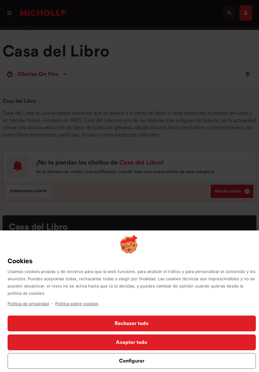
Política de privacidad (28, 303)
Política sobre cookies (76, 303)
